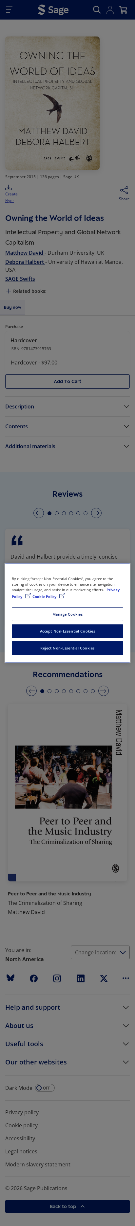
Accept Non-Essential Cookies (67, 631)
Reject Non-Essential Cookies (67, 648)
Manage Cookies (67, 614)
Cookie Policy (44, 596)
